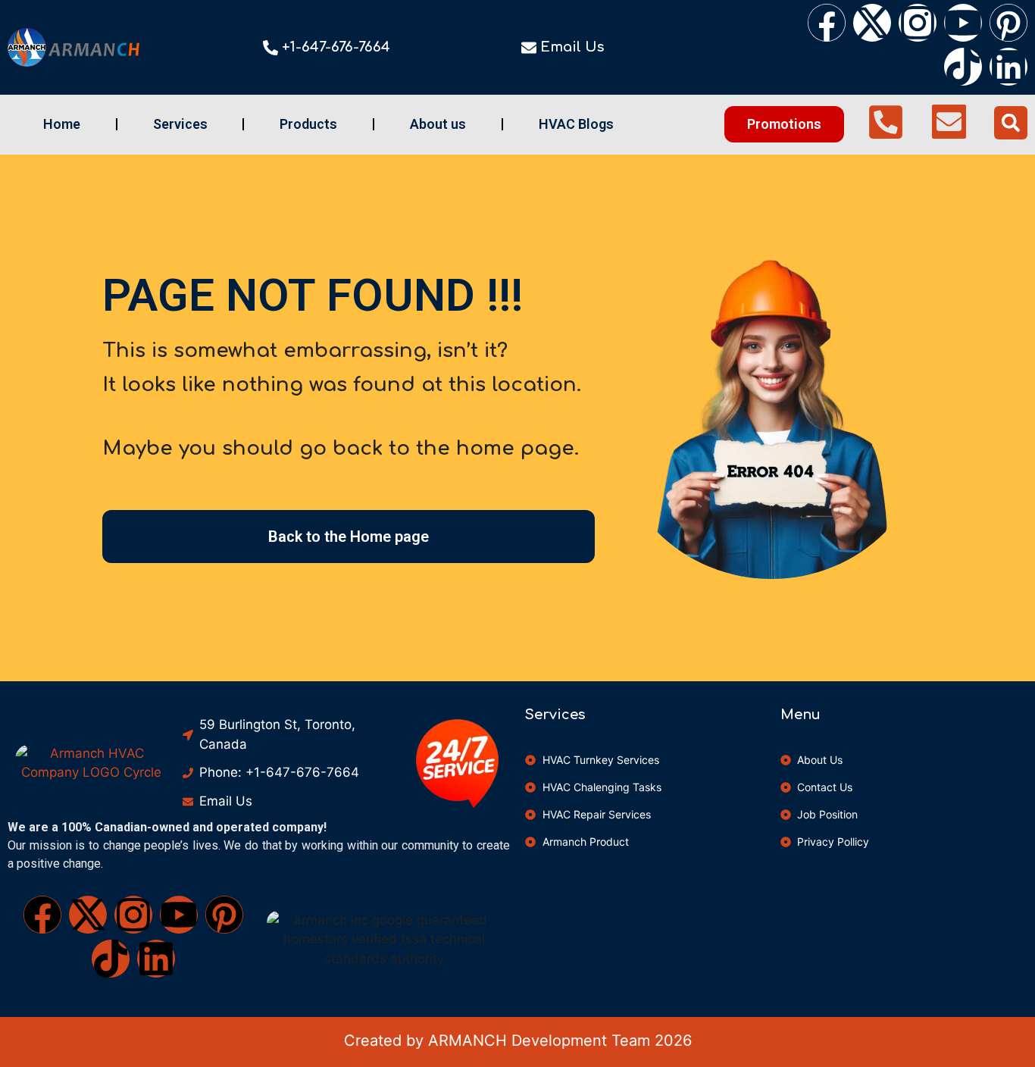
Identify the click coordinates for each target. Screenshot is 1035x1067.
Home (61, 124)
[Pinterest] (1008, 23)
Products (308, 124)
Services (180, 124)
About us (438, 124)
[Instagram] (918, 23)
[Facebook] (827, 23)
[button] (1010, 122)
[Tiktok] (963, 67)
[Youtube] (963, 23)
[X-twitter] (872, 23)
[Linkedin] (1008, 67)
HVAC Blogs (576, 124)
